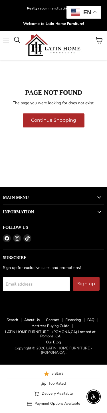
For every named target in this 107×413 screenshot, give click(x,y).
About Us (32, 319)
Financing (73, 319)
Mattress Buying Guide (50, 326)
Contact (52, 319)
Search (12, 319)
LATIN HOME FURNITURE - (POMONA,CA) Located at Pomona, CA (50, 334)
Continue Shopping (53, 120)
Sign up (86, 283)
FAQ (90, 319)
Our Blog (53, 342)
